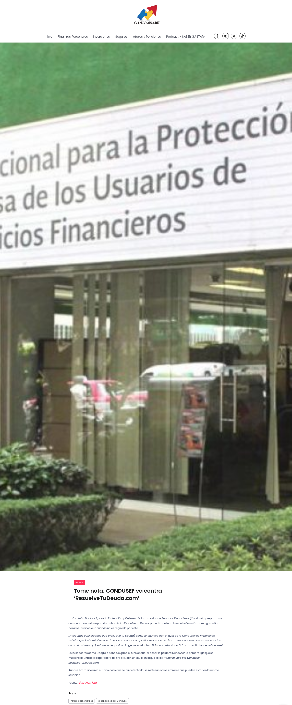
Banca (79, 582)
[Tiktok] (242, 36)
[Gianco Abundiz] (146, 15)
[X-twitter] (234, 36)
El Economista (88, 683)
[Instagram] (225, 36)
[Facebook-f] (217, 36)
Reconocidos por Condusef (112, 700)
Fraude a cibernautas (81, 700)
